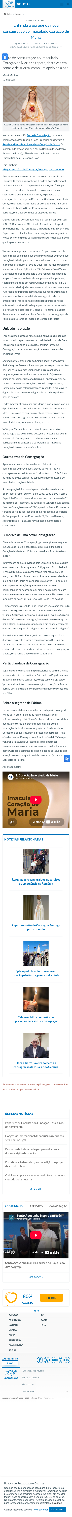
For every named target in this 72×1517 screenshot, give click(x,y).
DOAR (10, 1363)
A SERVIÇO (36, 1206)
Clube (12, 1335)
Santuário (15, 1340)
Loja (43, 1325)
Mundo (18, 14)
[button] (5, 56)
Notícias (8, 14)
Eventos (13, 1315)
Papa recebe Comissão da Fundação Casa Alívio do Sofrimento (34, 1124)
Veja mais (36, 1189)
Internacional (28, 1391)
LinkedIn (67, 1360)
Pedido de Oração (30, 1377)
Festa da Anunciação (38, 135)
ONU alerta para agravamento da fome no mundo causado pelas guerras (35, 1177)
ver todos (36, 1277)
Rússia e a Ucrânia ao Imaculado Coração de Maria (31, 144)
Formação (15, 1320)
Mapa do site (28, 1384)
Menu (62, 4)
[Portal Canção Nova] (9, 4)
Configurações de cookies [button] (18, 1509)
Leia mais (57, 1502)
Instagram (60, 1360)
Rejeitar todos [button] (40, 1509)
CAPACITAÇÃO (58, 1206)
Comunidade (16, 1345)
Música (13, 1330)
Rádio (44, 1320)
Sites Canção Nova (68, 4)
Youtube (53, 1360)
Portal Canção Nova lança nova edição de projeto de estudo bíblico (35, 1164)
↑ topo (36, 1311)
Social (12, 1350)
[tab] (14, 1206)
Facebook (40, 1360)
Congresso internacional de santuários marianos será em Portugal (34, 1138)
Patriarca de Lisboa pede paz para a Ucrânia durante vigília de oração (32, 1151)
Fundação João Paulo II (33, 1371)
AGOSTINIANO (14, 1206)
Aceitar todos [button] (57, 1509)
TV (42, 1315)
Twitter (46, 1360)
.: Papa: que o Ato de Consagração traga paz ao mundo (33, 169)
